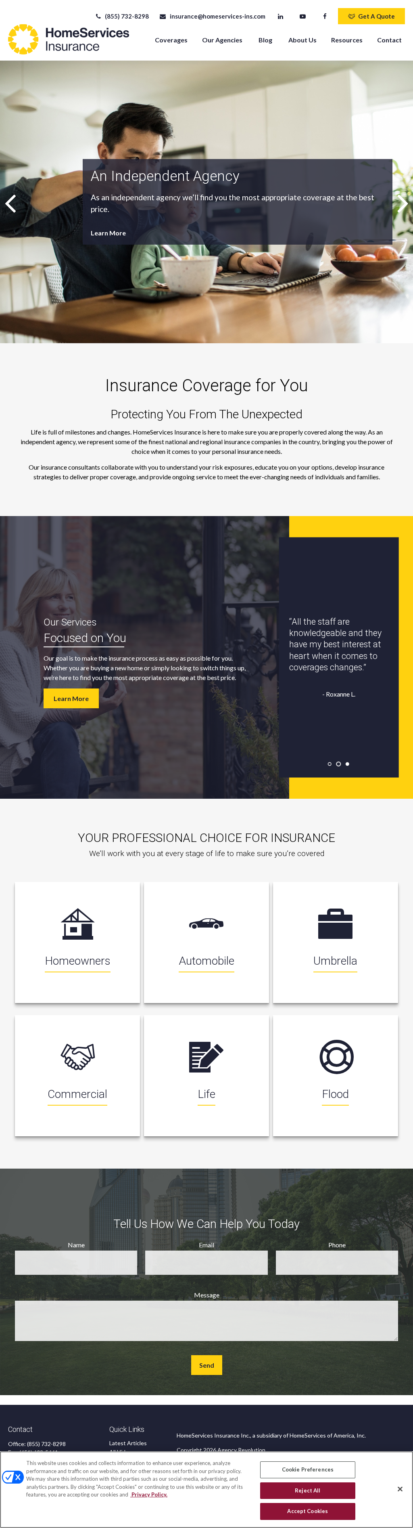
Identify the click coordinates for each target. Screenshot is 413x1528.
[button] (171, 39)
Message (206, 1295)
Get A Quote (376, 16)
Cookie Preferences (308, 1469)
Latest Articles (128, 1443)
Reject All (307, 1490)
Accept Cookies (307, 1511)
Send (206, 1365)
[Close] (400, 1489)
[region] (206, 1489)
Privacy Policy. (148, 1494)
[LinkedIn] (280, 16)
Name (76, 1245)
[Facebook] (325, 16)
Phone (337, 1245)
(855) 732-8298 (127, 16)
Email (206, 1245)
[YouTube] (303, 16)
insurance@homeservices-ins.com (217, 16)
